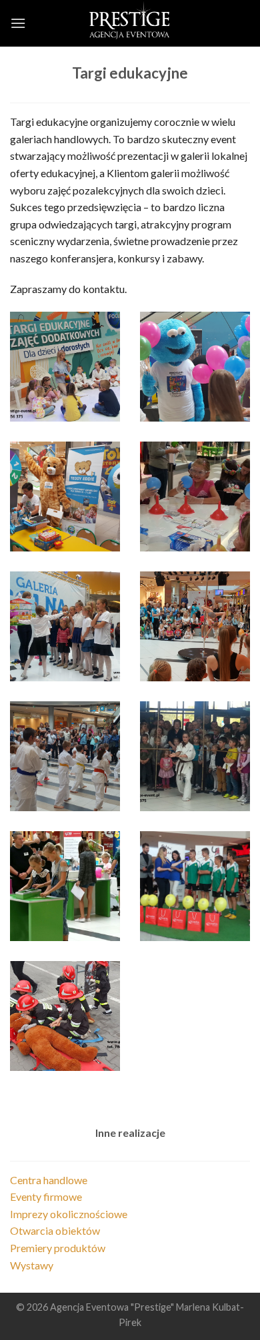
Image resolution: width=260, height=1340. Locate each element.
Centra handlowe (48, 1179)
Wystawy (31, 1265)
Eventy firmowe (46, 1196)
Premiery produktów (57, 1247)
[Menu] (18, 23)
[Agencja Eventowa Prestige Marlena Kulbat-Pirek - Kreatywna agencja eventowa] (130, 23)
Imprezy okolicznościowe (68, 1213)
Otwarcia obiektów (55, 1230)
